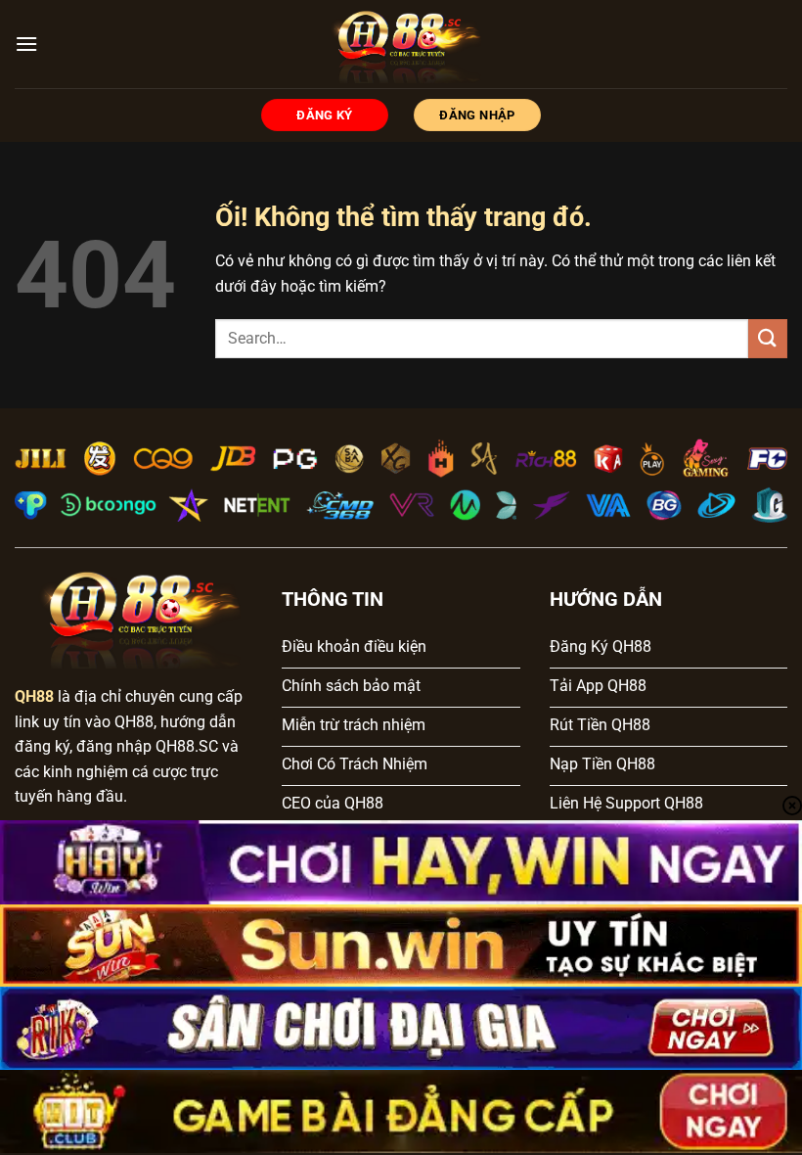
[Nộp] (767, 338)
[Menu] (26, 44)
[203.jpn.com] (401, 44)
